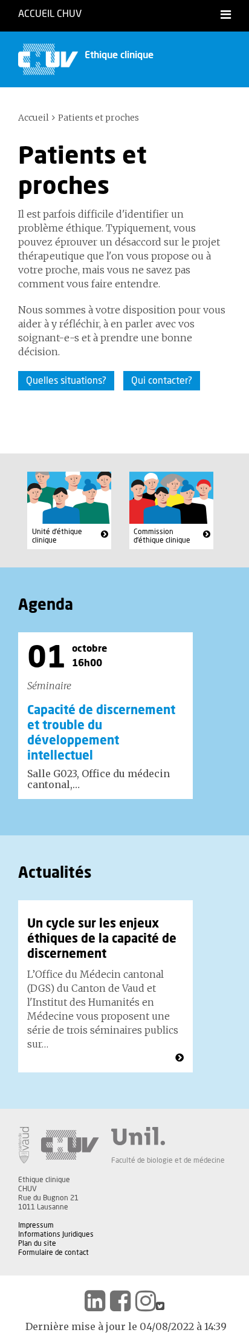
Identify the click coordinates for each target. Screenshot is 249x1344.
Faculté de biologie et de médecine (168, 1160)
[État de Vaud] (23, 1145)
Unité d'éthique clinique (57, 536)
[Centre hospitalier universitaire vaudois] (70, 1145)
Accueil (33, 117)
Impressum (36, 1225)
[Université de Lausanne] (168, 1136)
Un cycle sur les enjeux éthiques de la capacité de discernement (101, 939)
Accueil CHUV (50, 14)
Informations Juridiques (56, 1234)
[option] (105, 715)
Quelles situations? (66, 381)
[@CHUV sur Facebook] (120, 1301)
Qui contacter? (161, 381)
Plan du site (37, 1243)
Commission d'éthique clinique (162, 536)
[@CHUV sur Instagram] (145, 1301)
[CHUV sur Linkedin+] (95, 1301)
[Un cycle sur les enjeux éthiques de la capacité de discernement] (179, 1058)
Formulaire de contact (53, 1252)
